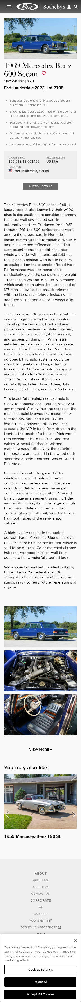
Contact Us (40, 893)
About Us (40, 880)
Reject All (40, 982)
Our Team (40, 887)
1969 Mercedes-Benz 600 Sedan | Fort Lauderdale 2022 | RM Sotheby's (41, 6)
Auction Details (40, 186)
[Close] (76, 941)
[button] (69, 6)
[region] (40, 968)
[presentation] (7, 815)
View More (39, 749)
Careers (40, 914)
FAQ (40, 907)
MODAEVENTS (39, 920)
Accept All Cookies (40, 994)
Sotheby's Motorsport (39, 927)
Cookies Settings (40, 969)
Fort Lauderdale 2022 (24, 87)
